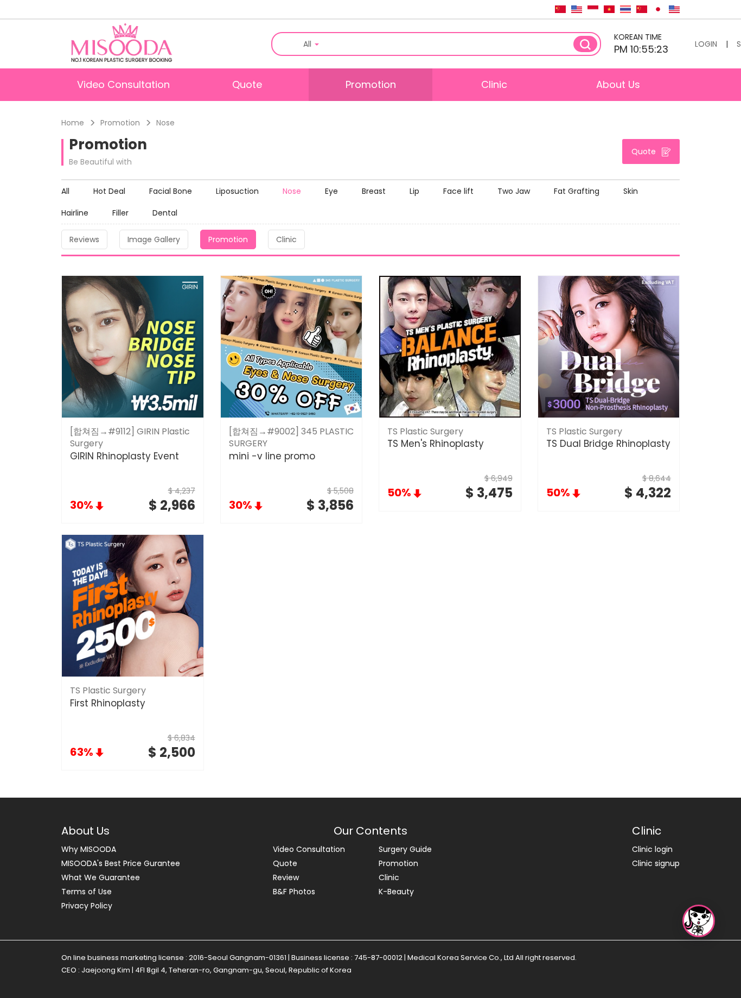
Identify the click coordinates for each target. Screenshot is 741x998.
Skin (630, 191)
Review (286, 877)
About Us (618, 84)
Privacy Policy (86, 905)
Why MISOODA (88, 849)
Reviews (84, 239)
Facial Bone (170, 191)
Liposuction (237, 191)
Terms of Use (86, 891)
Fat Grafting (576, 191)
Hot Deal (109, 191)
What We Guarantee (100, 877)
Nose (292, 191)
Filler (120, 212)
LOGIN (706, 44)
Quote (247, 84)
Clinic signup (656, 863)
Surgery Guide (405, 849)
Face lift (458, 191)
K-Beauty (396, 891)
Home (72, 122)
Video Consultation (123, 84)
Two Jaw (513, 191)
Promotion (371, 84)
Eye (331, 191)
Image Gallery (153, 239)
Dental (164, 212)
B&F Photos (294, 891)
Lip (414, 191)
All (65, 191)
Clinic (494, 84)
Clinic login (652, 849)
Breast (374, 191)
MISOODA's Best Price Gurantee (120, 863)
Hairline (74, 212)
